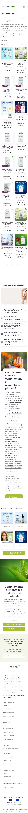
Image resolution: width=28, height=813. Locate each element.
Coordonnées (9, 811)
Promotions (6, 753)
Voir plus (4, 40)
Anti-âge (20, 546)
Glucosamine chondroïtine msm (12, 783)
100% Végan (6, 764)
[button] (3, 7)
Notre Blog (6, 705)
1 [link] (7, 264)
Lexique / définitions (9, 716)
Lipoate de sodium (8, 787)
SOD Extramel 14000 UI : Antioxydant (20, 170)
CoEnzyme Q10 (7, 776)
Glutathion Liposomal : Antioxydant (21, 90)
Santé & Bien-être (8, 725)
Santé (6, 527)
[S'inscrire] (23, 656)
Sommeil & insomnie (9, 735)
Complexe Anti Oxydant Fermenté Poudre (7, 196)
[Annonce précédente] (2, 2)
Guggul (5, 773)
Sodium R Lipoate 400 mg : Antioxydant (7, 170)
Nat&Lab (4, 18)
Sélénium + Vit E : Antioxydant (7, 121)
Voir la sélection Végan (14, 624)
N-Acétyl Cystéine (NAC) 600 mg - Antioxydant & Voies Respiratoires (7, 62)
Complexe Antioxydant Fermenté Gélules (7, 90)
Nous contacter (7, 709)
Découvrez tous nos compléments (14, 553)
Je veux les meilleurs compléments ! (13, 496)
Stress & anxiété (8, 739)
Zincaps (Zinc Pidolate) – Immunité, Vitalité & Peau (21, 223)
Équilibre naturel (8, 728)
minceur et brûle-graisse (13, 468)
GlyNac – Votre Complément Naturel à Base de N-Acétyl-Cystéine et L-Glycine (7, 146)
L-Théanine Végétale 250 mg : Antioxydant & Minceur (7, 249)
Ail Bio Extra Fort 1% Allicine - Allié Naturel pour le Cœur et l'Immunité (21, 249)
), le (10, 421)
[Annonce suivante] (25, 2)
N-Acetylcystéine (8, 780)
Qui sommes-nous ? (9, 712)
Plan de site (9, 802)
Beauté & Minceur (8, 732)
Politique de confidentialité (15, 807)
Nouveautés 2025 (8, 757)
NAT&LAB (19, 802)
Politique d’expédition (21, 809)
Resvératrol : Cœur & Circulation (20, 115)
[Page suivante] (20, 264)
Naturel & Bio (7, 760)
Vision (6, 546)
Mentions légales (19, 811)
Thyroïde (20, 527)
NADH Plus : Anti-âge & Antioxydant (20, 145)
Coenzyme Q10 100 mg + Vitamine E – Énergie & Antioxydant (21, 62)
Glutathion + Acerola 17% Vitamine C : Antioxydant (7, 223)
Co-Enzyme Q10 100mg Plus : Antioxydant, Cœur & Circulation (21, 197)
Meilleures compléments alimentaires (10, 749)
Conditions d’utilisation (8, 809)
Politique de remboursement (15, 804)
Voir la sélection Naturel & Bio (14, 629)
